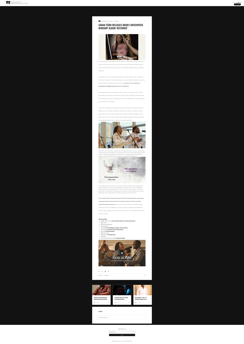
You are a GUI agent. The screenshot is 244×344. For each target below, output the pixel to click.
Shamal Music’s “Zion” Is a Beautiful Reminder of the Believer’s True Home (141, 298)
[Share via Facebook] (99, 271)
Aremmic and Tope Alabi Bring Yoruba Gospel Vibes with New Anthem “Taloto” (100, 298)
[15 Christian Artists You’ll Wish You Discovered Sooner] (122, 290)
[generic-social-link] (240, 2)
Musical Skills (113, 12)
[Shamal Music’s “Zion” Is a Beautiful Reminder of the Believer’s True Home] (142, 290)
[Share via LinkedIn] (105, 271)
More (139, 12)
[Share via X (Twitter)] (102, 271)
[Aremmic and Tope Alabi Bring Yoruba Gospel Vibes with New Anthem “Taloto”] (101, 290)
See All (150, 282)
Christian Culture (103, 12)
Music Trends (132, 12)
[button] (150, 12)
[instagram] (237, 2)
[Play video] (122, 135)
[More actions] (145, 21)
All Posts (94, 12)
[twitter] (239, 2)
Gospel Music (122, 12)
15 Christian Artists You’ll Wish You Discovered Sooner (121, 298)
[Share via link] (108, 271)
